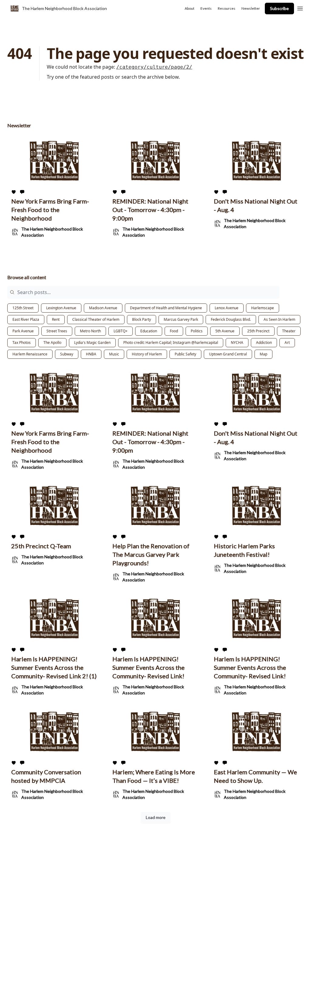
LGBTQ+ (121, 331)
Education (148, 331)
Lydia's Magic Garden (92, 342)
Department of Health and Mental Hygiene (166, 307)
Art (287, 342)
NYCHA (237, 342)
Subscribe (279, 8)
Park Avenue (23, 331)
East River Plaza (25, 319)
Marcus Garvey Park (181, 319)
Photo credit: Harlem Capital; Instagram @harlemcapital (170, 342)
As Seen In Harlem (279, 319)
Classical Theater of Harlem (95, 319)
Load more (156, 817)
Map (263, 354)
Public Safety (185, 354)
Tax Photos (21, 342)
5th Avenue (224, 331)
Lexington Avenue (61, 307)
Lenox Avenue (226, 307)
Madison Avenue (103, 307)
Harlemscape (262, 307)
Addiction (264, 342)
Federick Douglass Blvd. (231, 319)
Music (114, 354)
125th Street (22, 307)
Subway (66, 354)
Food (174, 331)
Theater (289, 331)
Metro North (90, 331)
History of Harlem (147, 354)
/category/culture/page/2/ (154, 67)
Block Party (141, 319)
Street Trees (56, 331)
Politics (197, 331)
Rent (56, 319)
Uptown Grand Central (228, 354)
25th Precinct (258, 331)
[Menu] (300, 7)
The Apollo (52, 342)
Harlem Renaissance (29, 354)
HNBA (91, 354)
